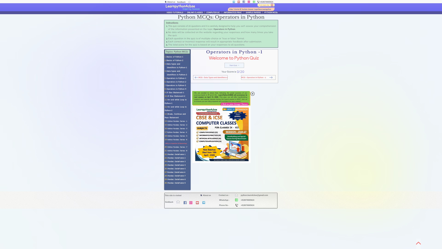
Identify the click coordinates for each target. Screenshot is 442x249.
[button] (253, 94)
